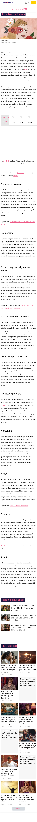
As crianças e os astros (8, 546)
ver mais (17, 808)
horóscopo (20, 173)
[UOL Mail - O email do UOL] (26, 3)
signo (25, 69)
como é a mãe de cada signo (19, 505)
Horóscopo (18, 9)
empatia (3, 405)
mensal (15, 176)
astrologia (6, 161)
